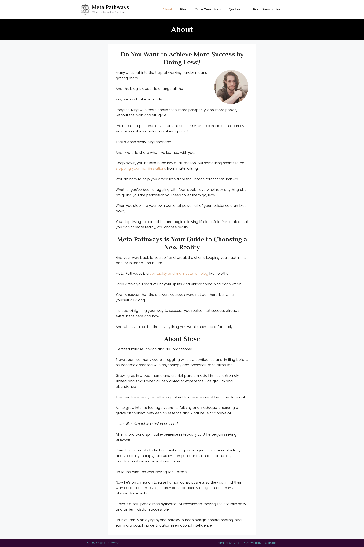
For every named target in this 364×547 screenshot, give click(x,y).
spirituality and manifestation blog (179, 273)
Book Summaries (267, 9)
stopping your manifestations (141, 168)
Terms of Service (227, 543)
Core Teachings (208, 9)
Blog (183, 9)
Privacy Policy (252, 543)
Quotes (235, 9)
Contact (271, 543)
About (167, 9)
